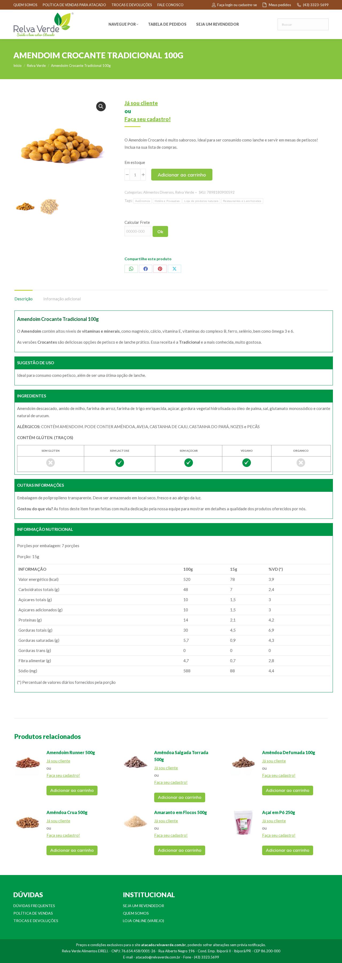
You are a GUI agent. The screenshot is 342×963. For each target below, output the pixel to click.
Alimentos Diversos (158, 192)
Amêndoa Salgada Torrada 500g (181, 756)
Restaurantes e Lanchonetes (242, 200)
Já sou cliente (141, 103)
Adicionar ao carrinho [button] (72, 790)
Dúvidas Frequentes (34, 905)
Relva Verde (184, 192)
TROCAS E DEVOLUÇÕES (131, 5)
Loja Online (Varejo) (143, 920)
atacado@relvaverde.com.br (158, 957)
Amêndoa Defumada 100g (288, 752)
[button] (101, 106)
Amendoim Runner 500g (70, 752)
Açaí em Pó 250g (278, 812)
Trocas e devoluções (35, 920)
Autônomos (142, 200)
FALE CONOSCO (170, 5)
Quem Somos (136, 913)
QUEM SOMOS (25, 5)
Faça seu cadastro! (148, 119)
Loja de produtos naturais (201, 200)
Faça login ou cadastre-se (237, 5)
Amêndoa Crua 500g (67, 812)
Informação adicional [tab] (62, 298)
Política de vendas (33, 913)
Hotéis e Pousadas (167, 200)
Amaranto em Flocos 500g (180, 812)
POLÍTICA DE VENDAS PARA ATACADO (74, 5)
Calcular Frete (137, 222)
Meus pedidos (280, 5)
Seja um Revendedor (143, 905)
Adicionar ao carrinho (182, 175)
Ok (160, 231)
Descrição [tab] (23, 298)
